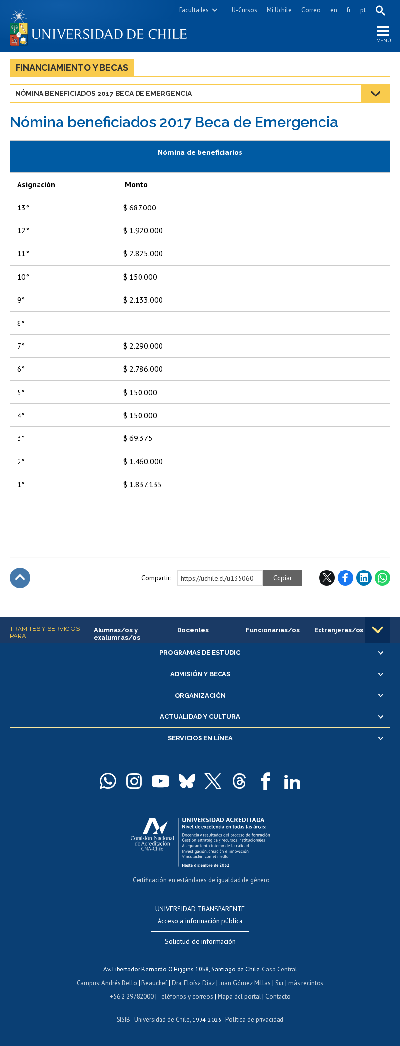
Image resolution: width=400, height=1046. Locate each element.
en (333, 10)
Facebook (345, 578)
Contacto (278, 996)
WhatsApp (382, 578)
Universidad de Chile (162, 1019)
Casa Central (279, 969)
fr (349, 10)
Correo (310, 10)
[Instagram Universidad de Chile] (134, 781)
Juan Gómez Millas (245, 983)
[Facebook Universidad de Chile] (266, 781)
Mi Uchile (279, 10)
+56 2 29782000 (132, 996)
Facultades (194, 10)
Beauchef (154, 983)
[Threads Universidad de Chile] (239, 781)
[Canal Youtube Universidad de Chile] (160, 781)
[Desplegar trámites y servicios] (377, 630)
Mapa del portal (239, 996)
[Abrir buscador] (380, 10)
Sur (279, 983)
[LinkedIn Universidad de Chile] (292, 781)
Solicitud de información (200, 941)
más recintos (305, 983)
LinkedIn (364, 578)
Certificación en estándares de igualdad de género (201, 880)
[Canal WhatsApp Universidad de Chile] (108, 781)
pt (363, 10)
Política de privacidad (254, 1019)
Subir (20, 578)
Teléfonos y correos (185, 996)
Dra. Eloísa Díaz (193, 983)
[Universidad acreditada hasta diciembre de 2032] (200, 840)
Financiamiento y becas (72, 67)
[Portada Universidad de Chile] (105, 26)
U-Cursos (244, 10)
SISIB (123, 1019)
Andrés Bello (119, 983)
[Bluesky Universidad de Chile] (187, 781)
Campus (88, 983)
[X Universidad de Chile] (213, 781)
